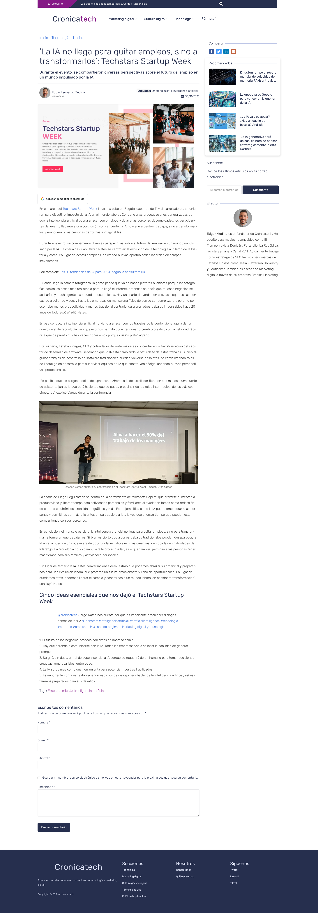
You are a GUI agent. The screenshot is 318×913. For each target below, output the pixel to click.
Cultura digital (154, 19)
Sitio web (44, 758)
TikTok (233, 883)
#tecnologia (169, 621)
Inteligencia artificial (185, 90)
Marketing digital (121, 19)
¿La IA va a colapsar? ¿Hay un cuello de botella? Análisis (255, 120)
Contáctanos (183, 869)
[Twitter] (219, 51)
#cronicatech (82, 627)
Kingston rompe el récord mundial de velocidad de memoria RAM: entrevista (258, 76)
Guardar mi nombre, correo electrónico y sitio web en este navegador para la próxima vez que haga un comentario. (120, 777)
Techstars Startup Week (80, 209)
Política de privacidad (134, 896)
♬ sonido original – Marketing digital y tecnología (129, 627)
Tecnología (183, 19)
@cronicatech (67, 615)
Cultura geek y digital (134, 883)
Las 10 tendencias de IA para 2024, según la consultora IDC (103, 272)
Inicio (43, 37)
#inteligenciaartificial (114, 621)
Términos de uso (131, 889)
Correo (43, 740)
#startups (65, 627)
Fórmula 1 (209, 19)
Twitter (234, 869)
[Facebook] (211, 51)
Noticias (79, 37)
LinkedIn (235, 876)
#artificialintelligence (145, 621)
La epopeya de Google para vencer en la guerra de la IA (257, 98)
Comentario (46, 786)
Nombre (44, 722)
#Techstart (90, 621)
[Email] (233, 51)
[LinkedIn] (226, 51)
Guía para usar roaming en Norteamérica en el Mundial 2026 (115, 4)
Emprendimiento (161, 90)
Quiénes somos (185, 876)
